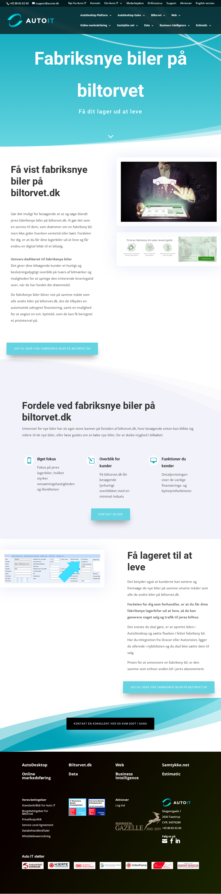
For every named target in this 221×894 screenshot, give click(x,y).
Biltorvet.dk (80, 764)
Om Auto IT (111, 3)
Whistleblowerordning (36, 836)
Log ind (120, 805)
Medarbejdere (135, 3)
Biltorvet (156, 15)
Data (147, 25)
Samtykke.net (125, 25)
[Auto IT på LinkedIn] (177, 841)
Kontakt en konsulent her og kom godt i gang (110, 723)
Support (171, 3)
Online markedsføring (93, 25)
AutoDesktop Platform (94, 15)
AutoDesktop (34, 764)
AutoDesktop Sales (129, 15)
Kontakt (95, 3)
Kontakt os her (110, 514)
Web (174, 15)
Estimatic (201, 25)
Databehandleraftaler (36, 830)
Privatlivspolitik (32, 819)
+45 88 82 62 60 (171, 828)
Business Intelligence (173, 25)
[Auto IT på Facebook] (171, 841)
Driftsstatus (155, 3)
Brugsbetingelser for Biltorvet (35, 812)
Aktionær (186, 3)
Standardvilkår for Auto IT (38, 805)
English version (205, 3)
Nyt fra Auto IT (77, 3)
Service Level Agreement (37, 825)
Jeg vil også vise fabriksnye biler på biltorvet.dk (52, 348)
